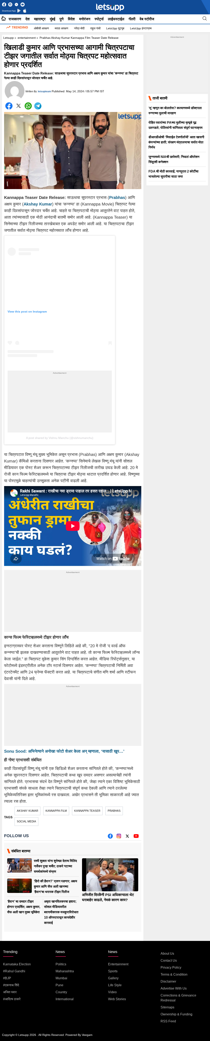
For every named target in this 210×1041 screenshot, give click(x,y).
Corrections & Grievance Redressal (178, 998)
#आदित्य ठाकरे (12, 999)
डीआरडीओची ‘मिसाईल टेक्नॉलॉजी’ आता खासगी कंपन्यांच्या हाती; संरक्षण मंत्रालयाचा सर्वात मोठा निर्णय (176, 142)
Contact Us (169, 960)
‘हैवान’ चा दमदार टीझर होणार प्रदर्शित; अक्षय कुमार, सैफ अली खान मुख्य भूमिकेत (23, 907)
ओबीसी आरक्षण (41, 28)
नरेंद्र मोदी (79, 28)
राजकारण (15, 19)
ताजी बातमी (160, 98)
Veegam (87, 1034)
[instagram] (118, 837)
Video (112, 992)
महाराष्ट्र (40, 19)
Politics (61, 964)
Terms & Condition (174, 974)
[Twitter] (18, 106)
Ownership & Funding (176, 1014)
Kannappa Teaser (87, 810)
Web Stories (117, 999)
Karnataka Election (17, 964)
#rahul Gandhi (14, 971)
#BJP (7, 978)
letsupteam (44, 91)
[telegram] (37, 106)
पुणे (61, 19)
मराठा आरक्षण (61, 28)
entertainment (27, 37)
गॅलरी (132, 19)
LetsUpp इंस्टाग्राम (141, 28)
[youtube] (136, 837)
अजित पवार (10, 992)
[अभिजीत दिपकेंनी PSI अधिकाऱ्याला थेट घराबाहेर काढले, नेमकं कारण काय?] (110, 874)
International (65, 999)
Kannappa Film (56, 810)
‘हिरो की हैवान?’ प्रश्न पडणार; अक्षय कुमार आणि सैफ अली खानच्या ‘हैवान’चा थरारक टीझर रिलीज (55, 886)
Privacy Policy (171, 967)
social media (26, 821)
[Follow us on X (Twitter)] (127, 837)
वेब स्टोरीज (147, 19)
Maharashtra (65, 971)
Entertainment (118, 964)
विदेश (71, 19)
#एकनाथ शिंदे (11, 985)
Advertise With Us (174, 988)
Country (61, 992)
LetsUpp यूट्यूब (115, 28)
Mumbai (61, 978)
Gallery (113, 978)
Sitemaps (167, 1007)
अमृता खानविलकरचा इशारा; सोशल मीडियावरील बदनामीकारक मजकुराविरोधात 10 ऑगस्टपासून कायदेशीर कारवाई (61, 912)
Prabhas (114, 810)
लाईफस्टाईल (116, 19)
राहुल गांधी (95, 28)
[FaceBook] (9, 106)
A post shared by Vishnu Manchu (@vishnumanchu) (59, 437)
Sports (113, 971)
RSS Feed (168, 1021)
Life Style (115, 985)
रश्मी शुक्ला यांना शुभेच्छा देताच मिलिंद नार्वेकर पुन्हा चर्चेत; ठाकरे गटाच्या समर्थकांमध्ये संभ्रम (55, 866)
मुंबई (52, 19)
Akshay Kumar (27, 810)
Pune (59, 985)
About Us (167, 953)
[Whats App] (28, 106)
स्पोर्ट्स (99, 19)
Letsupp (8, 37)
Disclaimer (168, 981)
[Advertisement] (60, 404)
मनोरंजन (84, 19)
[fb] (110, 837)
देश (27, 19)
